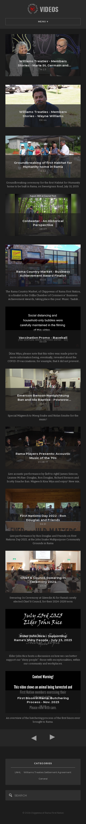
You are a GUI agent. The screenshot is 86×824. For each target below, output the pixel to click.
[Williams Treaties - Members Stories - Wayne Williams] (43, 106)
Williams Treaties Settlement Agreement (47, 772)
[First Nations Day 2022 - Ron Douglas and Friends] (43, 510)
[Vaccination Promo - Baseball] (43, 328)
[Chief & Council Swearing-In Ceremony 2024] (43, 572)
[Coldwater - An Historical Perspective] (43, 215)
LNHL (18, 772)
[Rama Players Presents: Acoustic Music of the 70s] (43, 448)
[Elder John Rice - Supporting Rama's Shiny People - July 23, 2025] (43, 630)
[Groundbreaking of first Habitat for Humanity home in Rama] (43, 157)
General (43, 778)
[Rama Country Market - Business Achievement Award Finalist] (43, 266)
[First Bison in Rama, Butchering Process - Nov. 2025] (43, 692)
